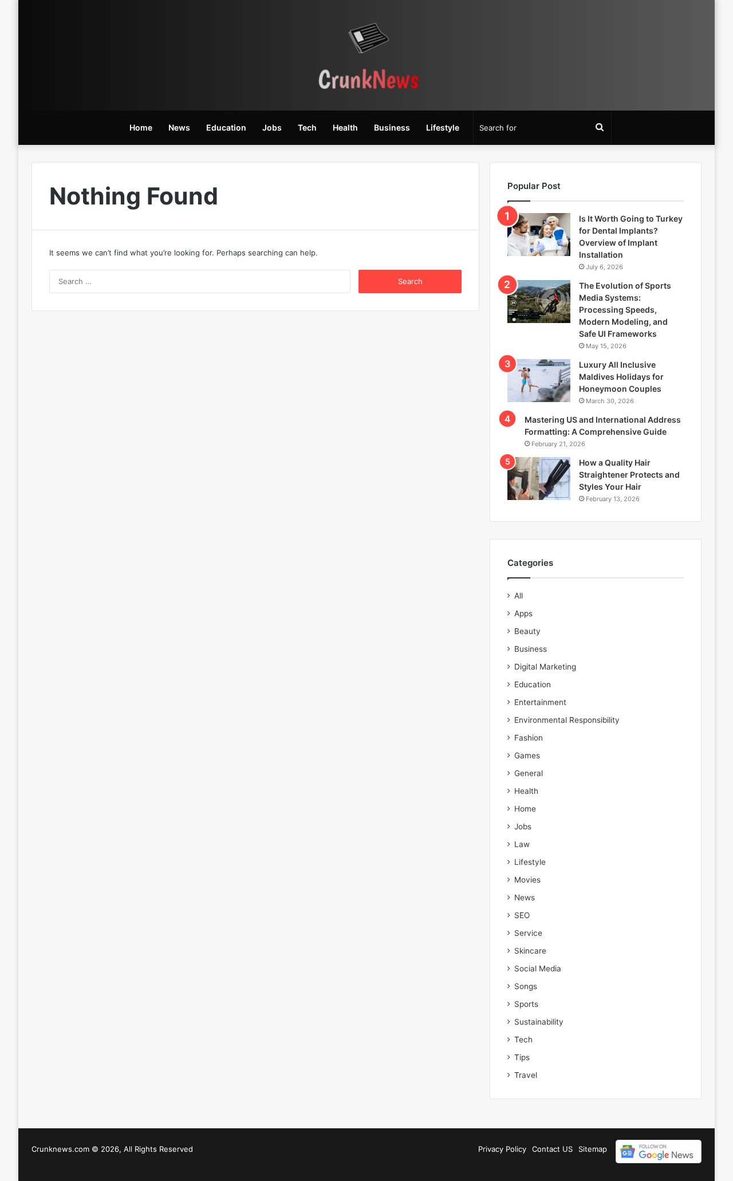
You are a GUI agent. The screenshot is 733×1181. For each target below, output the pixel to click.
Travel (525, 1075)
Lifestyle (442, 127)
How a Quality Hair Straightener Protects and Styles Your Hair (629, 474)
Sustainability (538, 1021)
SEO (522, 915)
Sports (526, 1004)
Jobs (272, 127)
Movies (527, 879)
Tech (307, 127)
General (528, 773)
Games (527, 755)
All (518, 595)
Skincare (530, 950)
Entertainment (540, 702)
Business (392, 127)
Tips (522, 1057)
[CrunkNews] (366, 55)
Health (345, 127)
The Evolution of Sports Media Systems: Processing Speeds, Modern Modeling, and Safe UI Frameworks (625, 309)
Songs (525, 986)
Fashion (528, 737)
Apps (523, 613)
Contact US (552, 1149)
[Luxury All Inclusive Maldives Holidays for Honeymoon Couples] (538, 380)
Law (522, 844)
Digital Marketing (545, 666)
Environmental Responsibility (567, 720)
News (179, 127)
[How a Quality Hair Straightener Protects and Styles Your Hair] (538, 478)
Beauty (527, 631)
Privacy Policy (502, 1149)
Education (226, 127)
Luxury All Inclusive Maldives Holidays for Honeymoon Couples (621, 376)
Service (528, 933)
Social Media (537, 968)
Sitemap (592, 1149)
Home (140, 127)
